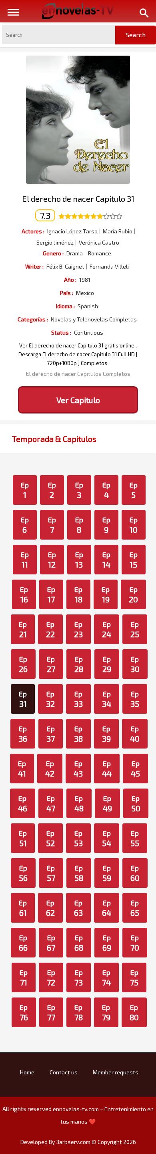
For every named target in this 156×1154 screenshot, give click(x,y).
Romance (99, 253)
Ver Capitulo (78, 400)
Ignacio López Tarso (72, 231)
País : (66, 292)
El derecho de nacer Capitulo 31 (78, 198)
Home (27, 1072)
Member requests (115, 1072)
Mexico (85, 293)
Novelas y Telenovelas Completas (94, 319)
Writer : (34, 266)
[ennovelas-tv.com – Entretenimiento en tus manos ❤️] (78, 10)
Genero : (53, 253)
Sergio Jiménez (55, 242)
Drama (74, 253)
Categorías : (33, 319)
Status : (61, 332)
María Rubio (117, 231)
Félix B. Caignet (65, 266)
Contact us (64, 1072)
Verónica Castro (99, 242)
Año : (70, 279)
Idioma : (65, 306)
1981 (84, 280)
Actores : (33, 231)
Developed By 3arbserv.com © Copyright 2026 (78, 1141)
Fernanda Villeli (109, 266)
